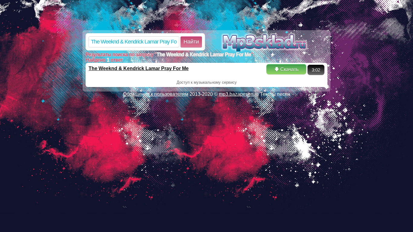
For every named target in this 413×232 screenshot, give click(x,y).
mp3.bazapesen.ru (239, 94)
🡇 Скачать (286, 69)
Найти (191, 42)
